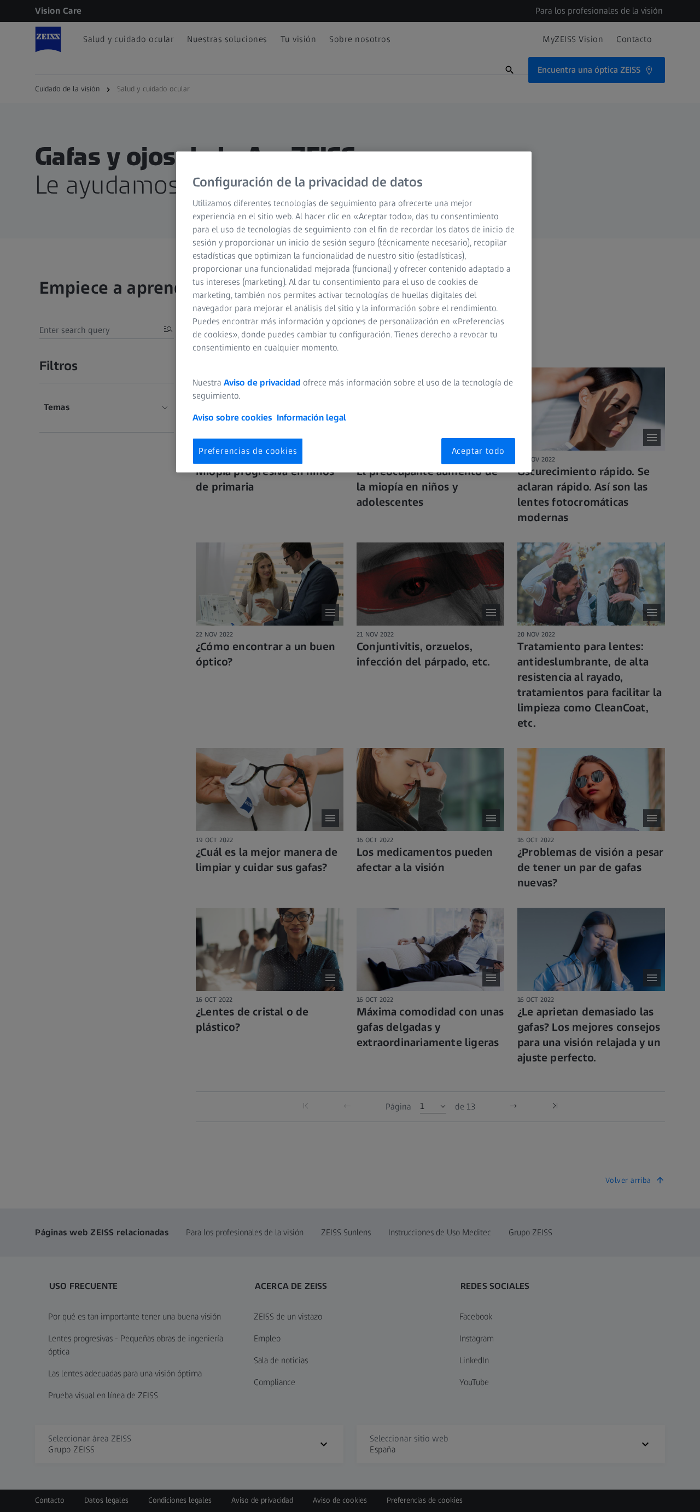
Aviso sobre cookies (232, 417)
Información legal (311, 417)
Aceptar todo (478, 451)
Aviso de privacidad (262, 382)
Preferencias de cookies (248, 451)
